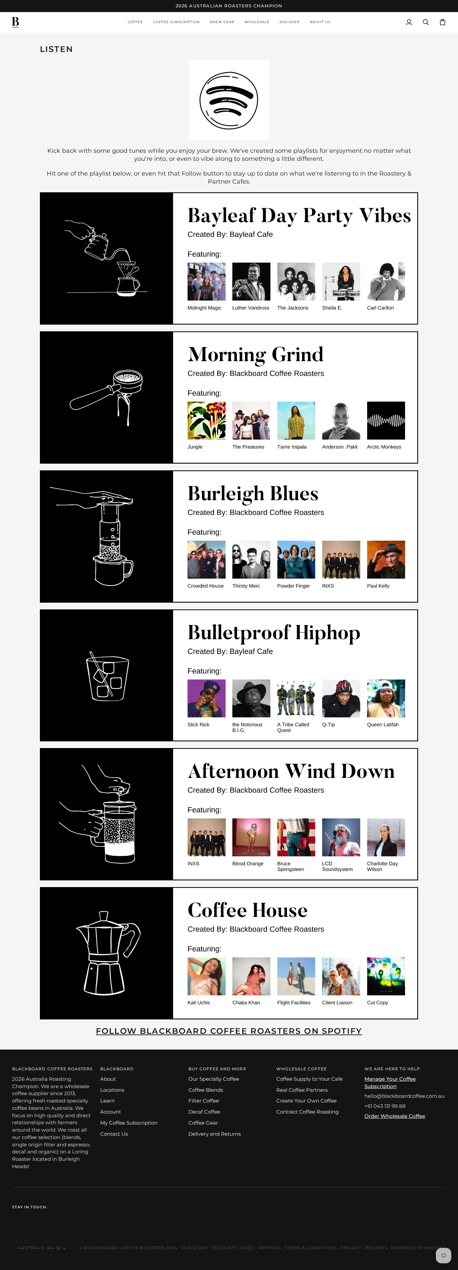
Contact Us (114, 1134)
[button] (136, 22)
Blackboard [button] (117, 1069)
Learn (107, 1101)
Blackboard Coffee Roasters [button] (52, 1069)
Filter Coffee (203, 1101)
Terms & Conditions (311, 1248)
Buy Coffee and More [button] (217, 1069)
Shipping (269, 1248)
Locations (112, 1090)
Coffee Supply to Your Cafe (309, 1079)
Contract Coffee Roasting (307, 1112)
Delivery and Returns (214, 1134)
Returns (376, 1248)
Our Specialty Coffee (213, 1079)
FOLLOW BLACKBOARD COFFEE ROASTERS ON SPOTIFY (229, 1031)
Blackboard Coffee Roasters (124, 1248)
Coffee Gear (203, 1123)
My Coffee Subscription (129, 1123)
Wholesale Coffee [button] (301, 1069)
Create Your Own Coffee (306, 1101)
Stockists (224, 1248)
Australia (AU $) (39, 1248)
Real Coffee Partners (302, 1090)
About (108, 1079)
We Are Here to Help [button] (392, 1069)
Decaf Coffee (204, 1112)
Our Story (194, 1248)
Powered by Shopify (418, 1248)
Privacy (350, 1248)
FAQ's (247, 1248)
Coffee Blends (205, 1090)
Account (110, 1112)
